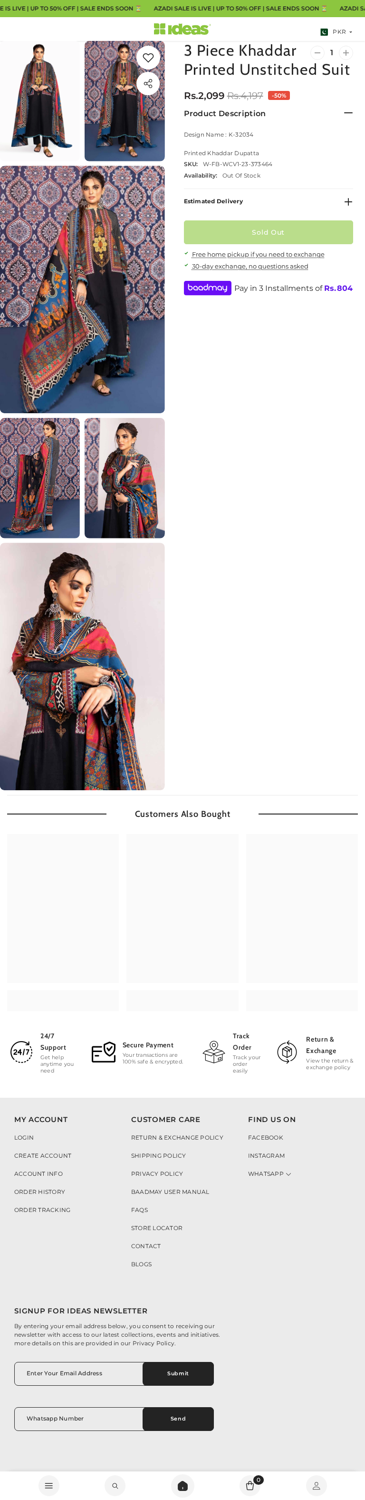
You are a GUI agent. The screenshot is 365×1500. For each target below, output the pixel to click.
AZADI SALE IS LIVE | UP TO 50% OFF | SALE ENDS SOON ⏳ (240, 8)
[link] (148, 58)
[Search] (183, 1486)
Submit (178, 1373)
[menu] (48, 1485)
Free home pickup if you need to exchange (258, 254)
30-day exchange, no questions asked (250, 266)
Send (178, 1418)
